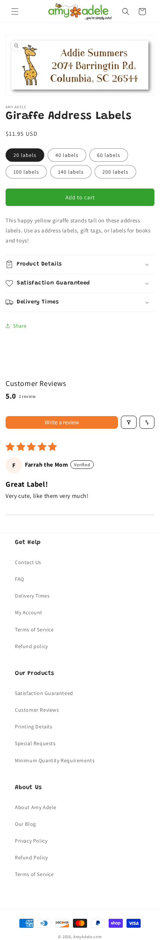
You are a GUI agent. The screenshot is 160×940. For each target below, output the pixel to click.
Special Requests (35, 743)
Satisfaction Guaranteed (44, 693)
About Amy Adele (36, 807)
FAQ (19, 579)
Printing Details (33, 726)
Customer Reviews (37, 709)
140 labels (71, 171)
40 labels (67, 155)
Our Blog (25, 824)
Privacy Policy (31, 840)
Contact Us (28, 562)
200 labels (115, 171)
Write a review (62, 422)
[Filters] (129, 422)
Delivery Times (32, 595)
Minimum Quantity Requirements (55, 760)
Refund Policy (31, 857)
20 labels (24, 155)
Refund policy (31, 646)
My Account (28, 612)
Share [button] (20, 325)
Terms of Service (34, 629)
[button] (15, 11)
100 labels (26, 171)
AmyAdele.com (87, 936)
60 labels (108, 155)
